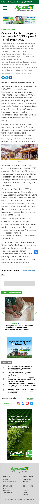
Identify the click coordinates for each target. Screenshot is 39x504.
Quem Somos (27, 479)
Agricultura (23, 271)
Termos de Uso (7, 493)
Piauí (3, 273)
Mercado (31, 271)
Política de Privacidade (6, 490)
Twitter (25, 493)
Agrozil (29, 73)
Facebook (26, 491)
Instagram (26, 489)
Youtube (25, 494)
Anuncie (25, 481)
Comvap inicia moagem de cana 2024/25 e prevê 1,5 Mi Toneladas (18, 36)
